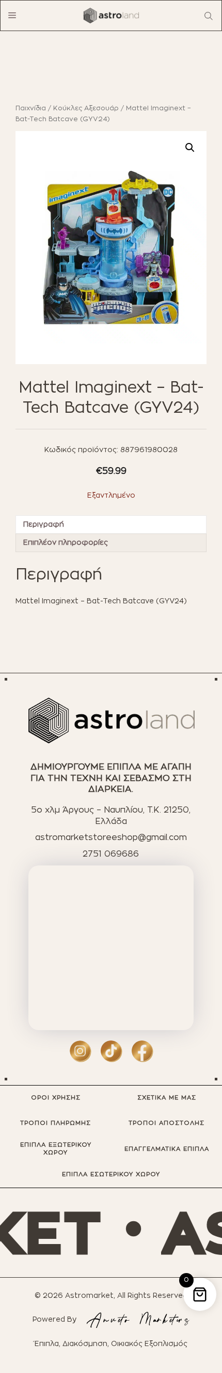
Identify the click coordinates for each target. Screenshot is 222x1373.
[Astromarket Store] (111, 15)
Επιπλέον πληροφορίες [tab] (65, 542)
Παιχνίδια (30, 108)
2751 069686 (111, 854)
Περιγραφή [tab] (43, 524)
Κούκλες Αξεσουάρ (86, 108)
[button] (190, 147)
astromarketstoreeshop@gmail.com (111, 837)
